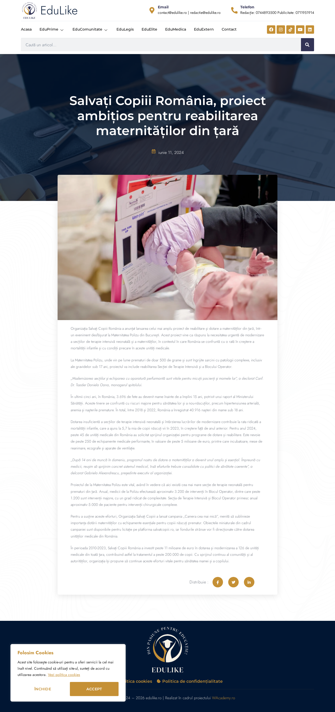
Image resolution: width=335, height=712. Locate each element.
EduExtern (204, 29)
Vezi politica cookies (64, 674)
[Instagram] (281, 29)
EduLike (59, 10)
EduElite (149, 29)
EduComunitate (87, 29)
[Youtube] (300, 29)
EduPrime (49, 29)
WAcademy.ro (223, 698)
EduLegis (125, 29)
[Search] (307, 44)
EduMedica (175, 29)
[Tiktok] (290, 29)
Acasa (26, 29)
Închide (42, 689)
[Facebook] (271, 29)
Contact (229, 29)
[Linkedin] (310, 29)
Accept (94, 689)
